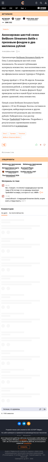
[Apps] (36, 3)
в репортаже (22, 126)
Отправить (45, 409)
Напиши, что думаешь (11, 409)
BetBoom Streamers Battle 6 (12, 137)
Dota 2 (4, 8)
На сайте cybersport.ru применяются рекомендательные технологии (24, 433)
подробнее (23, 440)
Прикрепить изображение (40, 409)
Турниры (13, 133)
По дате (4, 213)
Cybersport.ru (19, 459)
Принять (24, 447)
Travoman (22, 133)
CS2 (10, 8)
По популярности (16, 213)
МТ (17, 8)
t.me (12, 152)
